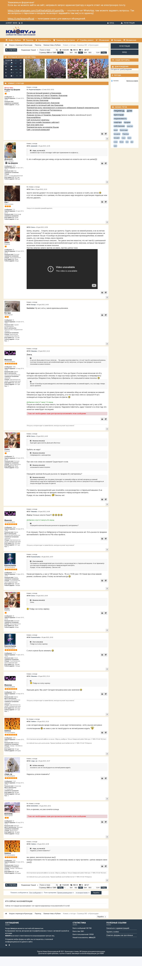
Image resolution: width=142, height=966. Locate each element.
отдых (123, 138)
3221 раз (17, 177)
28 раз (17, 261)
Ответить (13, 50)
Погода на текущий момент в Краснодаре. (44, 93)
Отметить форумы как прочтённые (119, 935)
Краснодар (124, 130)
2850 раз (17, 794)
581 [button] (71, 53)
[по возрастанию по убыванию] (82, 892)
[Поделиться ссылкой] (105, 133)
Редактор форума (12, 90)
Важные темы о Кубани (52, 45)
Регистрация (129, 23)
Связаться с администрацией (117, 928)
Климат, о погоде (32, 87)
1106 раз (17, 585)
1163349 (65, 50)
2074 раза (18, 750)
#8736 (29, 436)
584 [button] (85, 53)
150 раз (17, 833)
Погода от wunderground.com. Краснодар (43, 103)
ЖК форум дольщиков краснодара (92, 951)
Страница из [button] (47, 53)
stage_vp (8, 774)
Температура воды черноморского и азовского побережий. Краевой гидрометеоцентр (63, 108)
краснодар (119, 115)
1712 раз (17, 337)
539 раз (17, 792)
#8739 (29, 595)
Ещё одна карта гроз (35, 125)
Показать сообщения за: (20, 892)
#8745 (29, 844)
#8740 (29, 637)
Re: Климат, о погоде (33, 187)
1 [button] (64, 53)
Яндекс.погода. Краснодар (37, 100)
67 (87, 50)
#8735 (29, 351)
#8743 (29, 761)
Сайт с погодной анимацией (38, 130)
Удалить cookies (112, 932)
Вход (112, 23)
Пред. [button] (60, 53)
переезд (119, 110)
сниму (115, 142)
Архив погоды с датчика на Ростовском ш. (44, 110)
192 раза (17, 832)
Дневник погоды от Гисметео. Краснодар (44, 115)
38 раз (16, 259)
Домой (9, 23)
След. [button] (104, 53)
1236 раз (17, 583)
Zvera (6, 242)
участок (130, 126)
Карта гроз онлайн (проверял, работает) (43, 122)
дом (129, 110)
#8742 (29, 721)
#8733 (29, 227)
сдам (115, 146)
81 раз (17, 219)
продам (127, 122)
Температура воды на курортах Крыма (43, 127)
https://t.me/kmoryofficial (21, 18)
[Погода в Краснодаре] (124, 78)
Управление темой (28, 50)
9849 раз (17, 179)
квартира (117, 122)
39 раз (16, 217)
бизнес (121, 142)
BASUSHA (8, 814)
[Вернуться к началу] (107, 138)
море (115, 130)
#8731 (29, 146)
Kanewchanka (10, 565)
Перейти (100, 917)
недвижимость (120, 119)
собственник (119, 126)
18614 (75, 50)
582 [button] (75, 53)
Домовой (8, 159)
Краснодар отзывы (72, 951)
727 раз (17, 749)
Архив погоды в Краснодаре (38, 113)
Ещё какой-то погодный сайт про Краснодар (45, 105)
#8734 (29, 304)
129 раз (17, 104)
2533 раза (17, 382)
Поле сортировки (50, 892)
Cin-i (6, 202)
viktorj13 (92, 937)
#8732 (29, 189)
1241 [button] (98, 53)
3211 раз (17, 384)
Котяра (7, 313)
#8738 (29, 557)
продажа (117, 134)
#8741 (29, 676)
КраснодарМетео (34, 117)
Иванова (8, 360)
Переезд (38, 45)
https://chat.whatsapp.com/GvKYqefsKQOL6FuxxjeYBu (36, 10)
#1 (27, 89)
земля (129, 138)
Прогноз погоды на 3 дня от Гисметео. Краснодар (47, 95)
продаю (116, 138)
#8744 (29, 806)
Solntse (7, 731)
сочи (127, 142)
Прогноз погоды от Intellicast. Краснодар (43, 98)
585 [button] (89, 53)
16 (82, 50)
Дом (132, 142)
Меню (15, 23)
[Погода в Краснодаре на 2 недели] (132, 80)
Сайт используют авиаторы (38, 120)
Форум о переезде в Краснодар (20, 45)
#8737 (29, 511)
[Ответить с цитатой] (102, 133)
